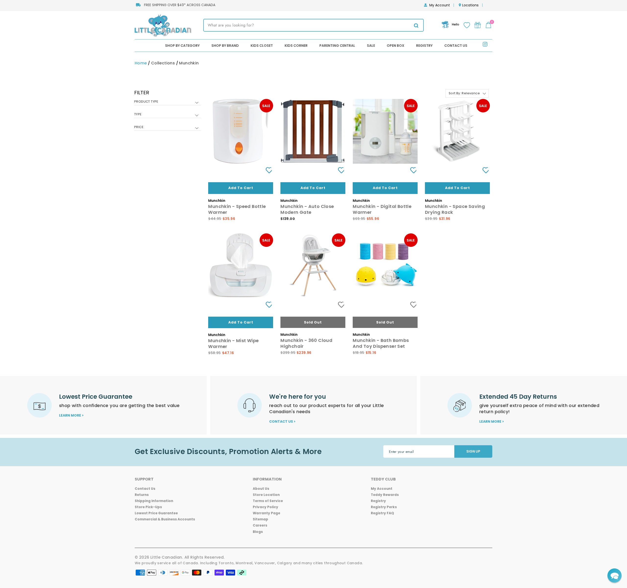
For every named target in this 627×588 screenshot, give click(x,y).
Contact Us (455, 45)
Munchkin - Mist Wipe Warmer (233, 343)
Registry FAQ (382, 513)
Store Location (266, 494)
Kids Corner (296, 45)
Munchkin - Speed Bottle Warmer (237, 209)
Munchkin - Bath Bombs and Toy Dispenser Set (381, 343)
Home (141, 63)
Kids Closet (262, 45)
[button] (614, 575)
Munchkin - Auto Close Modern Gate (307, 209)
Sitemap (260, 519)
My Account (439, 5)
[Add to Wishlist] (267, 170)
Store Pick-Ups (148, 507)
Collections (163, 63)
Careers (260, 525)
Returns (142, 494)
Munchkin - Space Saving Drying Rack (455, 209)
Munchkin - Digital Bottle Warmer (382, 209)
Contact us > (282, 421)
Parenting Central (337, 45)
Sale (371, 45)
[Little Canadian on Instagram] (485, 45)
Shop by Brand (225, 45)
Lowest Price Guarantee (156, 513)
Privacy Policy (265, 507)
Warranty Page (266, 513)
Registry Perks (384, 507)
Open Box (395, 45)
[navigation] (167, 113)
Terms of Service (268, 501)
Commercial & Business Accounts (165, 519)
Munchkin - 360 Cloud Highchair (306, 343)
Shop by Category (182, 45)
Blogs (258, 531)
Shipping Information (154, 501)
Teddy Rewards (385, 494)
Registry (424, 45)
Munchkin (189, 63)
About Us (261, 488)
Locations (470, 5)
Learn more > (71, 415)
